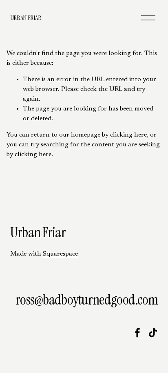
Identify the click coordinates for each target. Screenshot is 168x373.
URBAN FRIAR (25, 17)
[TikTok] (153, 333)
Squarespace (60, 254)
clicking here (128, 135)
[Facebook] (137, 333)
